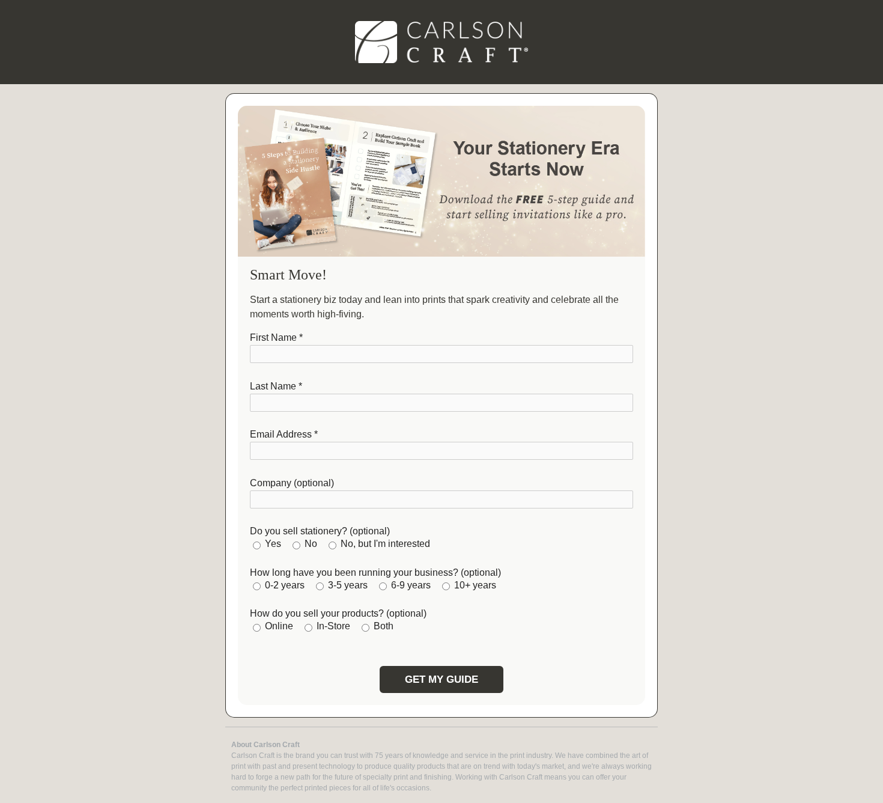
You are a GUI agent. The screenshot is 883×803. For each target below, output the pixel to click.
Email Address (284, 434)
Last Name (276, 386)
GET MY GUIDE (441, 679)
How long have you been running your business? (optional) (375, 572)
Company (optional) (292, 483)
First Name (276, 337)
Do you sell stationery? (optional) (320, 531)
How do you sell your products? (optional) (338, 613)
